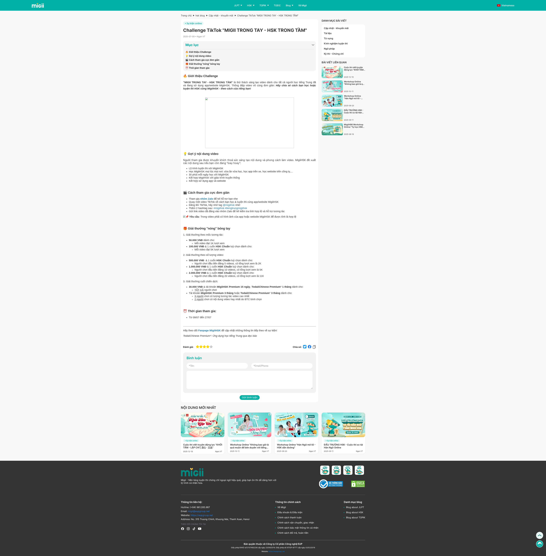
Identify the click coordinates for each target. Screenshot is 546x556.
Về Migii (281, 507)
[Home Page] (38, 5)
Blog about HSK (354, 512)
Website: (197, 515)
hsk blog (200, 15)
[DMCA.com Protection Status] (358, 484)
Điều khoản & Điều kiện (289, 512)
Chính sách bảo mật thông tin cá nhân (297, 527)
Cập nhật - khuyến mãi (221, 15)
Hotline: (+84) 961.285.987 (195, 507)
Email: (195, 511)
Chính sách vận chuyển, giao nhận (295, 522)
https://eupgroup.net (277, 551)
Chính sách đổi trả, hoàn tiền (292, 532)
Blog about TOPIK (355, 517)
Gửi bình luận (249, 397)
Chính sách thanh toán (289, 517)
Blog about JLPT (355, 507)
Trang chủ (186, 15)
